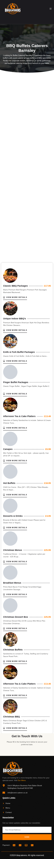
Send (26, 837)
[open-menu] (50, 8)
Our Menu (22, 780)
